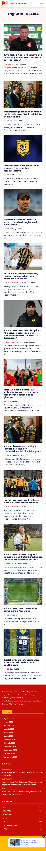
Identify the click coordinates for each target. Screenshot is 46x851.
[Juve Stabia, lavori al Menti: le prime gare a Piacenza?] (23, 591)
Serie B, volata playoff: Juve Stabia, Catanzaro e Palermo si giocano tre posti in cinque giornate (21, 393)
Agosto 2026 (9, 718)
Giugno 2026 (9, 725)
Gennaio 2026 (9, 743)
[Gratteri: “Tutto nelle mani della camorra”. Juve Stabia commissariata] (23, 148)
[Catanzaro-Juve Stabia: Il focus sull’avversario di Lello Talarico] (23, 483)
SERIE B (6, 121)
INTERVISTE (8, 64)
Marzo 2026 (8, 736)
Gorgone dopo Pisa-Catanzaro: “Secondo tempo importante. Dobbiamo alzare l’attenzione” (22, 783)
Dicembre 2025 (10, 746)
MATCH (5, 789)
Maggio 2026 (9, 729)
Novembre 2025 (10, 750)
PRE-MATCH (8, 564)
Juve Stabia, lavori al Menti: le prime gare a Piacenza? (20, 609)
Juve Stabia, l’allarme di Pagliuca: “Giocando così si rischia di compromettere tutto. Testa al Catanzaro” (23, 334)
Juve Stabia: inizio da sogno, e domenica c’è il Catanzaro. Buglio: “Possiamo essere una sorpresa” (23, 557)
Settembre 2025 (10, 757)
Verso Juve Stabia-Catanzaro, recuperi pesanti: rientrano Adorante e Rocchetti (21, 276)
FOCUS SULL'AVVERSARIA (13, 283)
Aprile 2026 (8, 732)
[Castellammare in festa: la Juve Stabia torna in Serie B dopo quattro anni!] (23, 642)
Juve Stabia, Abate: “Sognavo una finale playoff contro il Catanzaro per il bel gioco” (23, 57)
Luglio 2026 (8, 722)
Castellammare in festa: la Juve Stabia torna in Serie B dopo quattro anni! (21, 662)
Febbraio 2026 (9, 739)
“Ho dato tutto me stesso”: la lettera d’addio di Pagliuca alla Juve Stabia (21, 222)
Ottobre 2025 (9, 753)
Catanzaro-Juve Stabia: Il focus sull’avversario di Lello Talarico (21, 501)
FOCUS (6, 401)
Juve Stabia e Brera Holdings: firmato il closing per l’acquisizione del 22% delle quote (22, 449)
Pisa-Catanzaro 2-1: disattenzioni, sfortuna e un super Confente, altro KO (21, 793)
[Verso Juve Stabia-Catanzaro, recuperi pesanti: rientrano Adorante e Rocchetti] (23, 256)
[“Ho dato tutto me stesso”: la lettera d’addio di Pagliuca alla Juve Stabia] (23, 202)
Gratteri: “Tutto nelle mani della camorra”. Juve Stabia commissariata (21, 168)
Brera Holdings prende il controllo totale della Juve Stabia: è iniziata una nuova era (23, 114)
